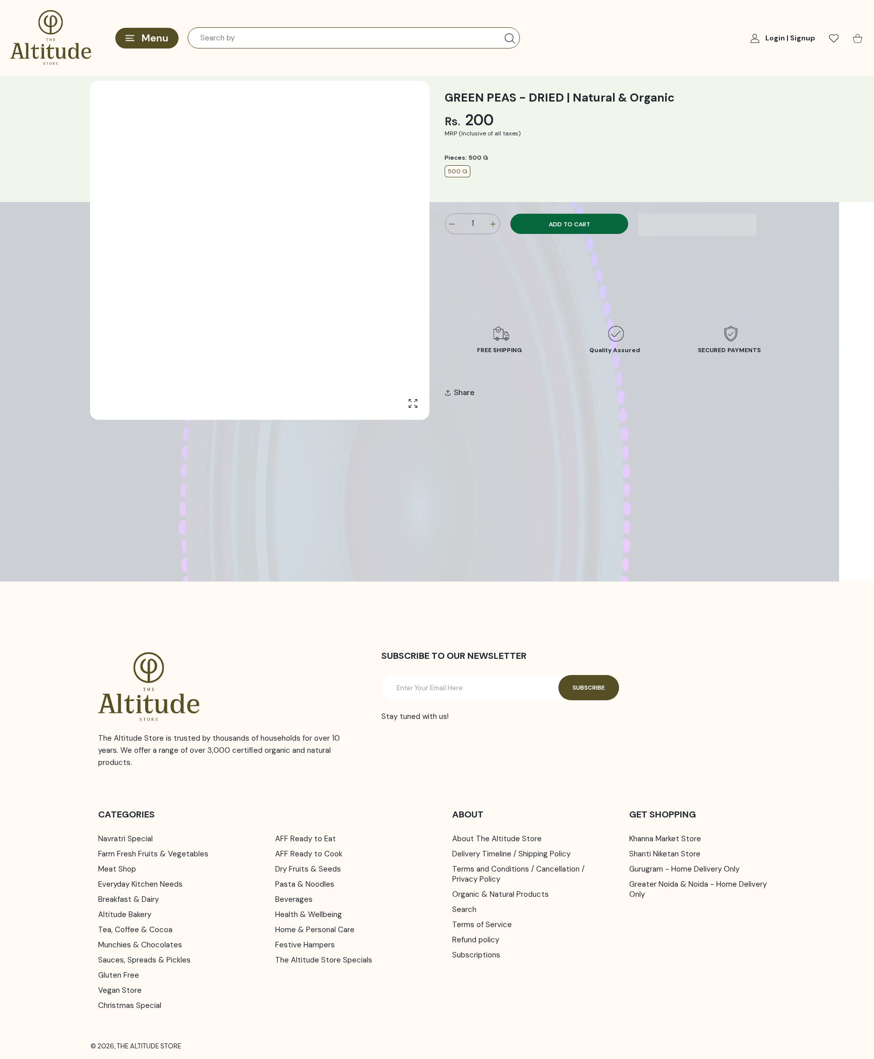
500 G (457, 171)
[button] (697, 225)
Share (464, 393)
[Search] (510, 38)
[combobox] (354, 38)
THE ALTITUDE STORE (149, 1046)
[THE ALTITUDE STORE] (50, 38)
